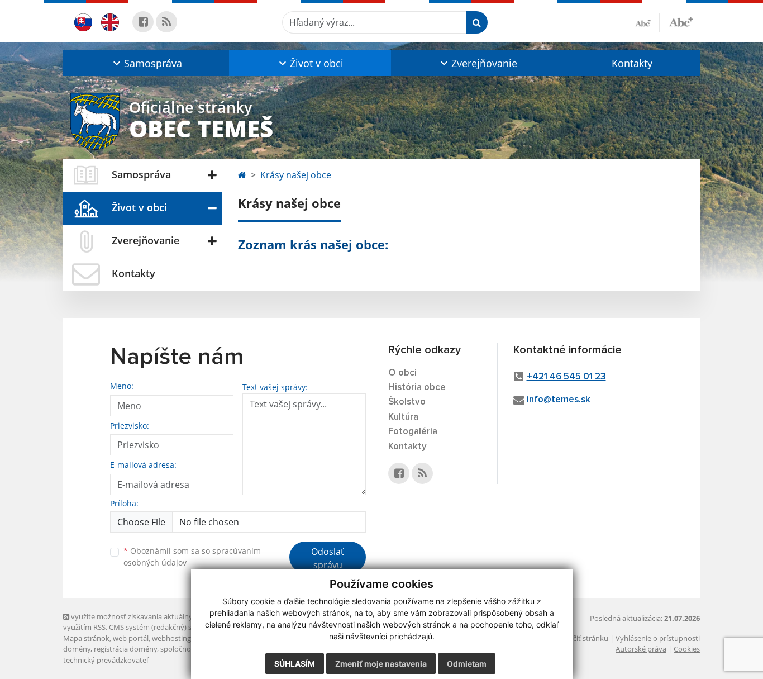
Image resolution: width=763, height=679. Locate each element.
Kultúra (403, 417)
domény (76, 649)
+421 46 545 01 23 (566, 377)
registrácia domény (125, 649)
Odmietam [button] (467, 663)
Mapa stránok (86, 638)
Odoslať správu (327, 558)
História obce (417, 387)
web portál (131, 638)
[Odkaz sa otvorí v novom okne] (143, 21)
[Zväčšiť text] (681, 21)
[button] (146, 63)
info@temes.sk (558, 400)
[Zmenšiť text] (647, 22)
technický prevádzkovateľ (105, 660)
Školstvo (407, 402)
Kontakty (632, 63)
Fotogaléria (412, 431)
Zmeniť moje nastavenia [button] (381, 663)
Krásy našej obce (295, 175)
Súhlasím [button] (294, 663)
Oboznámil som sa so (192, 556)
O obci (402, 373)
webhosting (171, 638)
